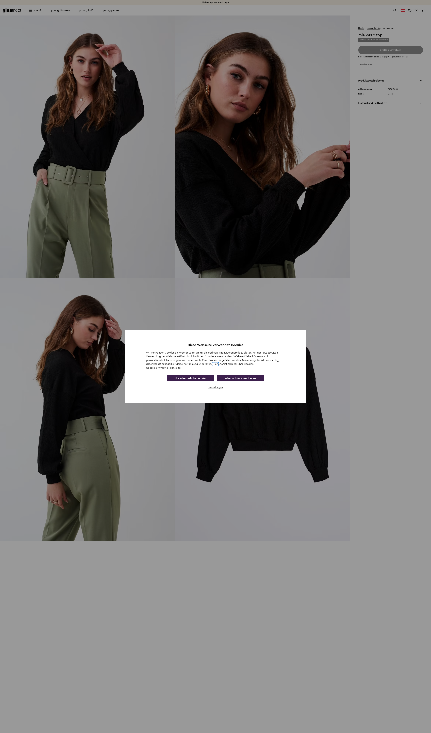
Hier (215, 364)
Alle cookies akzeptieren (240, 378)
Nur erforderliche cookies (190, 378)
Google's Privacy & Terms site (163, 368)
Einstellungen (215, 387)
